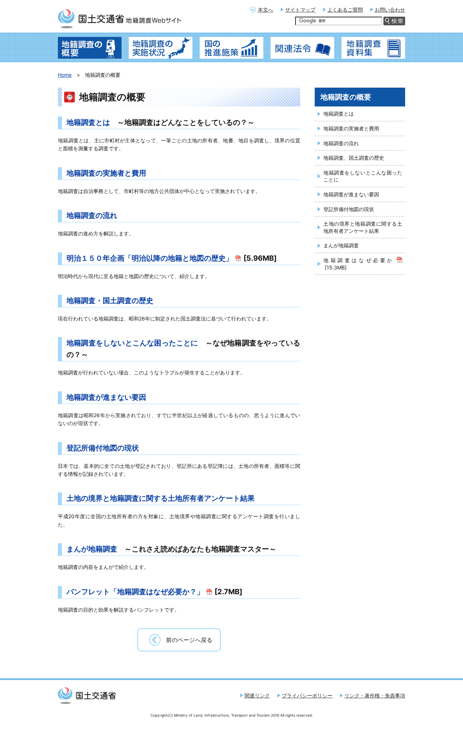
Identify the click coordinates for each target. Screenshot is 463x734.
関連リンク (257, 695)
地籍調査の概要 (90, 48)
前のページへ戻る (189, 639)
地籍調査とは (88, 122)
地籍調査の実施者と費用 (106, 173)
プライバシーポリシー (307, 695)
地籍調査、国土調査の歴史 (353, 158)
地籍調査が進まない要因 (106, 397)
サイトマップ (300, 10)
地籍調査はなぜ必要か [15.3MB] (358, 263)
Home (65, 75)
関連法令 (302, 48)
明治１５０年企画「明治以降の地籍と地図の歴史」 (150, 258)
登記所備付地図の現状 (103, 448)
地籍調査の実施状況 (160, 48)
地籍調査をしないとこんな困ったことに (132, 343)
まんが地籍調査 (92, 549)
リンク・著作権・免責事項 (374, 695)
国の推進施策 (231, 48)
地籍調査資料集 (373, 48)
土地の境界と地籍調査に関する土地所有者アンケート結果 (161, 498)
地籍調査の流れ (92, 215)
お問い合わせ (390, 10)
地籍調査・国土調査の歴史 (110, 300)
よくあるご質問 (345, 10)
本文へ (265, 10)
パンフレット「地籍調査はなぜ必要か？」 (135, 591)
